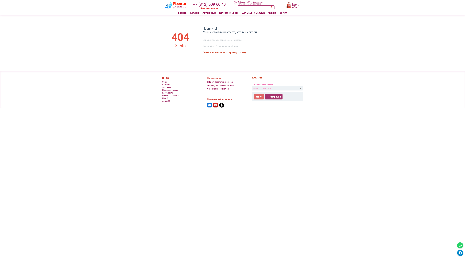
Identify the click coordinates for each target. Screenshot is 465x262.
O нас (164, 82)
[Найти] (271, 7)
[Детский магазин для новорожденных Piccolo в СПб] (174, 4)
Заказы (257, 77)
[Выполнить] (301, 88)
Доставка (166, 87)
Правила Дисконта (170, 95)
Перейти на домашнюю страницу (220, 52)
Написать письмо (170, 90)
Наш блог (166, 98)
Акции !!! (166, 101)
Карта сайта (167, 93)
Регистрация (274, 96)
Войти (259, 96)
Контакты (166, 85)
